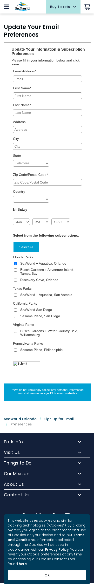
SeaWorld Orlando (20, 419)
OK (47, 575)
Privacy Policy (57, 549)
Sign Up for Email (59, 419)
